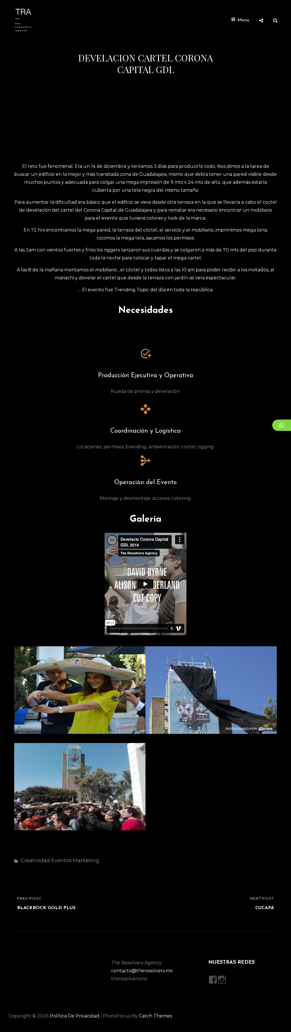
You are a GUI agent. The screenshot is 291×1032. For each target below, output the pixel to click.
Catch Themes (155, 1016)
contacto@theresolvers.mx (142, 970)
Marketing (86, 860)
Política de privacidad (74, 1016)
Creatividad (35, 860)
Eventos (61, 860)
